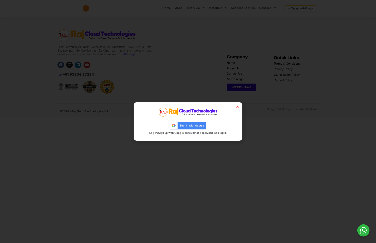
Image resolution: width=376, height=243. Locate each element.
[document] (188, 121)
